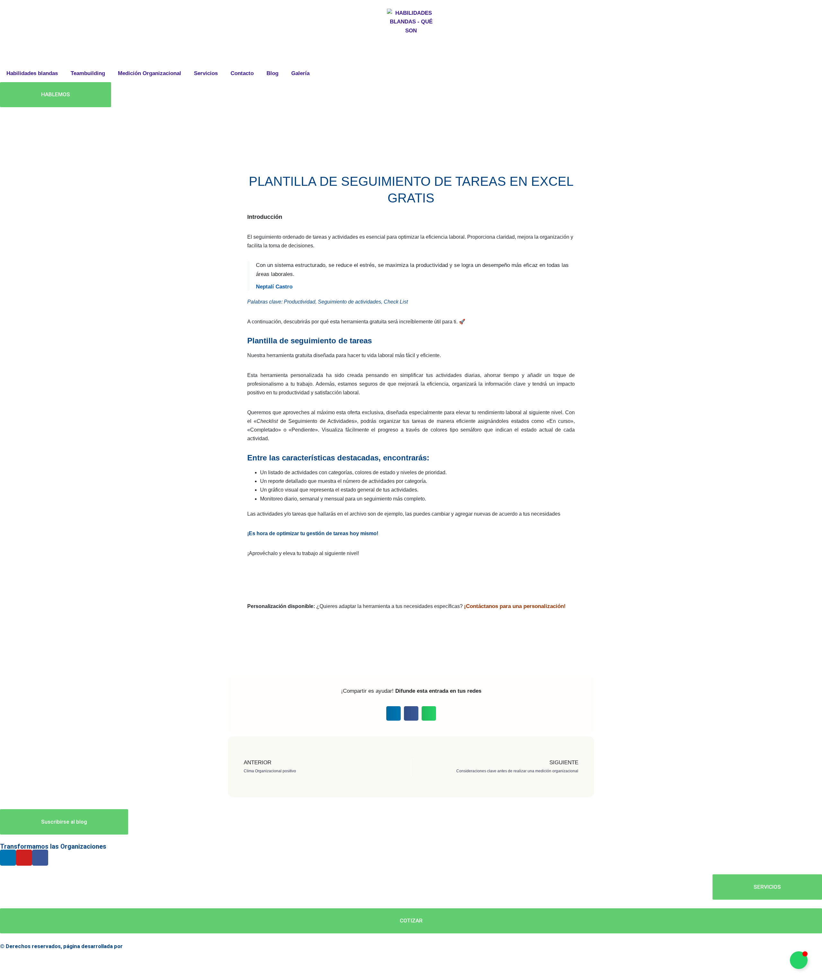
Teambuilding (88, 73)
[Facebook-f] (40, 858)
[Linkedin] (8, 858)
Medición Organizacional (149, 73)
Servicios (206, 73)
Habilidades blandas (32, 73)
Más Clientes (140, 946)
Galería (300, 73)
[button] (393, 713)
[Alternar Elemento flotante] (799, 960)
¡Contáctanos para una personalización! (515, 606)
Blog (272, 73)
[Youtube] (24, 858)
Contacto (242, 73)
